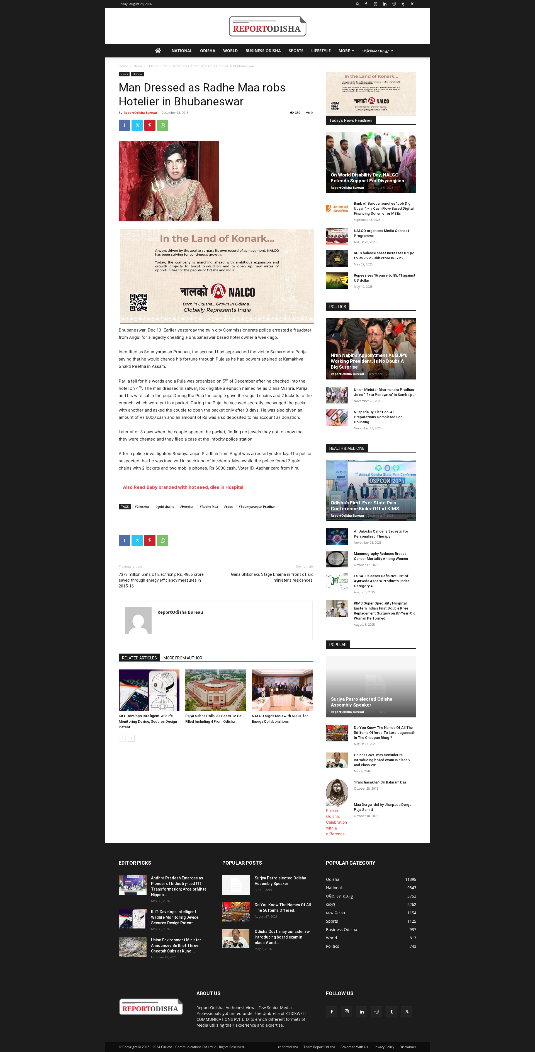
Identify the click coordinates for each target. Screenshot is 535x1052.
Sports (296, 50)
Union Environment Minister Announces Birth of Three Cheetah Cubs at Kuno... (176, 945)
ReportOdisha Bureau (140, 112)
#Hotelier (187, 506)
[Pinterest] (149, 125)
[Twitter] (412, 4)
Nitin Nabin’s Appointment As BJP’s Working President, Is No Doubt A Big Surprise (369, 361)
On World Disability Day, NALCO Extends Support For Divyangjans (367, 177)
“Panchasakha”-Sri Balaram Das (380, 782)
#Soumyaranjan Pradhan (257, 506)
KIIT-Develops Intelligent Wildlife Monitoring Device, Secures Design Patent (148, 721)
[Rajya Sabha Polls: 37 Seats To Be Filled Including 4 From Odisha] (215, 690)
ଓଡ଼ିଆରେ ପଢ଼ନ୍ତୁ (376, 50)
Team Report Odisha (319, 1046)
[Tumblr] (403, 4)
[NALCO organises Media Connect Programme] (337, 236)
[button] (358, 4)
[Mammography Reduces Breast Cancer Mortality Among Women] (337, 559)
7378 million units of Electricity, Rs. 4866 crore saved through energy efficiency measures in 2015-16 (161, 580)
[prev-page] (122, 738)
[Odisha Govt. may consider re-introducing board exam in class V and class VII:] (337, 760)
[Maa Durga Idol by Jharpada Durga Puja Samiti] (337, 819)
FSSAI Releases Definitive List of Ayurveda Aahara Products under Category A (381, 581)
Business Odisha (263, 50)
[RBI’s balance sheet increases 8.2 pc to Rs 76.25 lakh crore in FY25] (337, 258)
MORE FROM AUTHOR (183, 658)
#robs (228, 506)
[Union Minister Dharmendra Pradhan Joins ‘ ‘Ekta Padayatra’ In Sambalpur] (337, 395)
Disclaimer (408, 1046)
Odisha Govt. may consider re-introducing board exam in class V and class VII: (382, 760)
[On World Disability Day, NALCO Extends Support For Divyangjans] (371, 162)
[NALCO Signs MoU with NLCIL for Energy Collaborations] (282, 690)
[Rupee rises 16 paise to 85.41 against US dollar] (337, 280)
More (344, 50)
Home (123, 66)
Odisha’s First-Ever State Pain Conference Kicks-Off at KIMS (365, 505)
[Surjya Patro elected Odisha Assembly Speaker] (371, 686)
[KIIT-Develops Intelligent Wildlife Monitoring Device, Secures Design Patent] (149, 690)
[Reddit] (394, 4)
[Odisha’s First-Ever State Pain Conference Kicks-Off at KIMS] (371, 490)
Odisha (207, 50)
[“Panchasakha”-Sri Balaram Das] (337, 792)
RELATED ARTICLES (139, 658)
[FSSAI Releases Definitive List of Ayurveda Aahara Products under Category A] (337, 581)
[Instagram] (375, 4)
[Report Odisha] (267, 26)
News (137, 66)
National (182, 50)
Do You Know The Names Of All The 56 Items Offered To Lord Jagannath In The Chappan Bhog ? (384, 732)
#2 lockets (142, 506)
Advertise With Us (354, 1046)
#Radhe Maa (209, 506)
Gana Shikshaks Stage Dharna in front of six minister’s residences (272, 577)
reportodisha (288, 1046)
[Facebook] (366, 4)
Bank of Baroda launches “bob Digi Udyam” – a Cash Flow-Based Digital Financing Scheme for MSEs (384, 208)
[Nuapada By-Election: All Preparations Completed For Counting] (337, 417)
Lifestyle (321, 50)
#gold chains (164, 506)
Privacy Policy (383, 1046)
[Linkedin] (384, 4)
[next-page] (131, 738)
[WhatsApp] (162, 125)
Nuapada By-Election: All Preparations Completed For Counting (378, 417)
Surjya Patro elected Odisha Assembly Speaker (361, 702)
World (230, 50)
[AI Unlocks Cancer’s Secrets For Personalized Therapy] (337, 536)
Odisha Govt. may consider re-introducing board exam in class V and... (282, 937)
